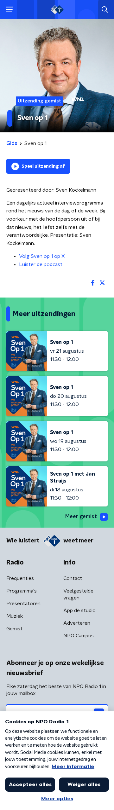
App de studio (79, 610)
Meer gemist (81, 516)
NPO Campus (78, 635)
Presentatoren (23, 603)
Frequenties (20, 578)
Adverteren (76, 623)
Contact (72, 578)
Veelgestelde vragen (78, 594)
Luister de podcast (40, 264)
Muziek (14, 616)
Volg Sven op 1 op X (42, 256)
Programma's (21, 590)
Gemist (14, 628)
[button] (9, 9)
